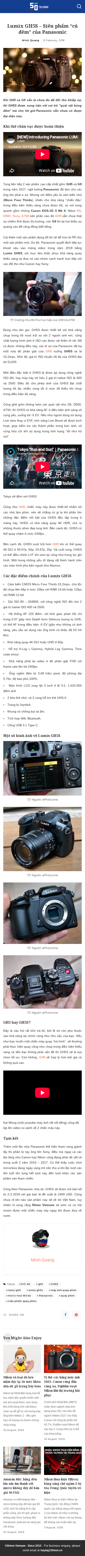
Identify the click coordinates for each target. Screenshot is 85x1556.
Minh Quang (30, 40)
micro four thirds (19, 1295)
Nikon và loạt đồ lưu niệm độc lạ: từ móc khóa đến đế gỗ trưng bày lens (22, 1381)
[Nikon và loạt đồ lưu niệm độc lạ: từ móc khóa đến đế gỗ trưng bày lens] (22, 1359)
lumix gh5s (36, 1290)
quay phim (68, 1295)
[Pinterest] (76, 1314)
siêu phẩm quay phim (22, 1301)
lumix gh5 (14, 1290)
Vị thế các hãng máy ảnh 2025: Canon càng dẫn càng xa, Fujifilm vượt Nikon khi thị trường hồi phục (62, 1386)
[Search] (79, 6)
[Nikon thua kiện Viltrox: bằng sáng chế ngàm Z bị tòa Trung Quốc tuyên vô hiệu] (63, 1461)
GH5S (54, 1284)
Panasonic (46, 1295)
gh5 (40, 1284)
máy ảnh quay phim (63, 1290)
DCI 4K (25, 1284)
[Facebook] (65, 1314)
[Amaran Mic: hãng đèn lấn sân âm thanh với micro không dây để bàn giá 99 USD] (22, 1461)
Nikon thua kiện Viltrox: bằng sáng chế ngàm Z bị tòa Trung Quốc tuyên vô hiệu (62, 1486)
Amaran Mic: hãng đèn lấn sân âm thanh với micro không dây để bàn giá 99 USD (21, 1486)
